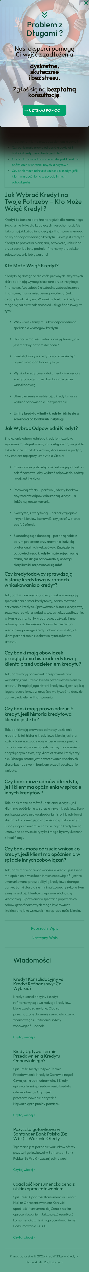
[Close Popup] (86, 3)
